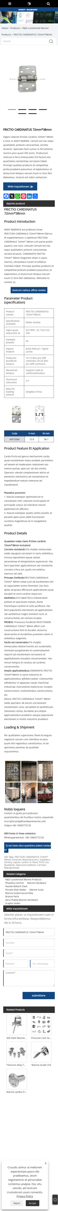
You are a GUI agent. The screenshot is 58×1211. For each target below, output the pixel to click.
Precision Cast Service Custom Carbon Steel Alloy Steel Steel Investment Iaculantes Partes (42, 1037)
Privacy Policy (25, 1196)
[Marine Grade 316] (41, 1051)
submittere (38, 995)
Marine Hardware (36, 882)
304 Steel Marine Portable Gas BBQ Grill (17, 1037)
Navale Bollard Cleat (16, 886)
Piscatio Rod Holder (15, 889)
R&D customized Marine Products (23, 879)
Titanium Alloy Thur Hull (17, 1064)
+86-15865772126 (21, 825)
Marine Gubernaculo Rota (19, 893)
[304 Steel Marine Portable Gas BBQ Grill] (16, 1024)
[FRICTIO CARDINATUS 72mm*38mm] (27, 79)
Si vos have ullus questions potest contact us (27, 847)
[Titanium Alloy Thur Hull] (16, 1051)
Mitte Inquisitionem (18, 186)
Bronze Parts (12, 896)
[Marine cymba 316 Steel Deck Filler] (16, 1078)
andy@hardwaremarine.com (30, 821)
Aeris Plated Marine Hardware (21, 899)
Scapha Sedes (12, 903)
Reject (17, 1203)
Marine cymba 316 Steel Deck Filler (17, 1091)
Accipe (32, 1203)
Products (15, 28)
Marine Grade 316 (41, 1064)
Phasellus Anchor (14, 882)
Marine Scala (36, 889)
